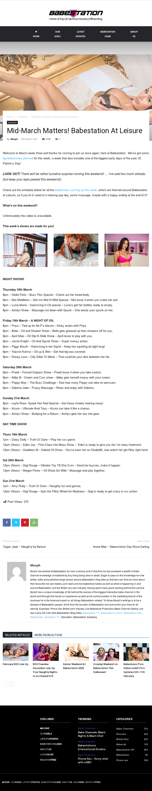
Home (10, 116)
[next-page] (11, 683)
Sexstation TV (52, 617)
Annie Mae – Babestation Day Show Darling (121, 547)
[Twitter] (16, 523)
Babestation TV (91, 612)
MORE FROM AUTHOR (48, 635)
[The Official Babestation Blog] (76, 14)
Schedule (22, 116)
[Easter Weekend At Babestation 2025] (76, 652)
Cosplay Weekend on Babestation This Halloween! (105, 668)
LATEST (80, 34)
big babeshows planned (18, 158)
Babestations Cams (111, 612)
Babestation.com (133, 612)
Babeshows (36, 617)
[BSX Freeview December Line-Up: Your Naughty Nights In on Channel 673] (46, 652)
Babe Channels (86, 728)
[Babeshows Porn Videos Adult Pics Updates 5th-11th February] (136, 652)
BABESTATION (107, 34)
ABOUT (134, 34)
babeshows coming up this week (76, 190)
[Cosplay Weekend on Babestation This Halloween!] (106, 652)
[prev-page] (5, 683)
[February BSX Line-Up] (15, 652)
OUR (57, 34)
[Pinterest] (25, 523)
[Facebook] (7, 523)
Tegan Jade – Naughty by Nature (24, 547)
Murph (14, 138)
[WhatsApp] (34, 523)
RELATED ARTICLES (17, 635)
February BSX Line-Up (15, 664)
